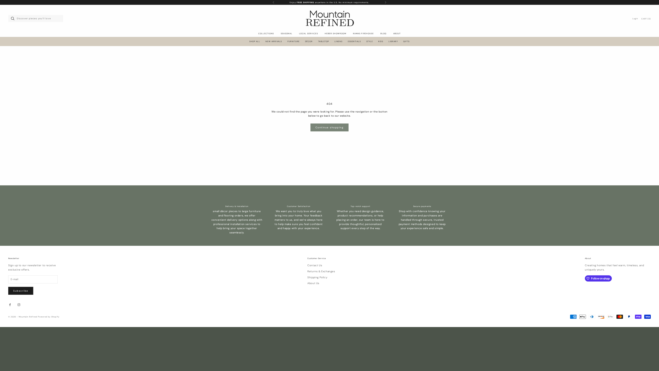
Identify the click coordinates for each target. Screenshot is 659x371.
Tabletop (323, 41)
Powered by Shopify (48, 317)
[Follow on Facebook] (10, 304)
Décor (309, 41)
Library (393, 41)
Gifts (406, 41)
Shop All (254, 41)
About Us (313, 283)
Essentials (354, 41)
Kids (380, 41)
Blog (383, 33)
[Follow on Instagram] (19, 304)
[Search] (13, 18)
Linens (338, 41)
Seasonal (286, 33)
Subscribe (20, 290)
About (397, 33)
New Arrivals (273, 41)
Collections (266, 33)
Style (369, 41)
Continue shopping (329, 127)
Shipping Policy (317, 277)
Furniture (293, 41)
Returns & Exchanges (321, 271)
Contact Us (314, 265)
